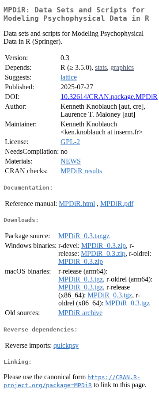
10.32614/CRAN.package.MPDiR (109, 96)
